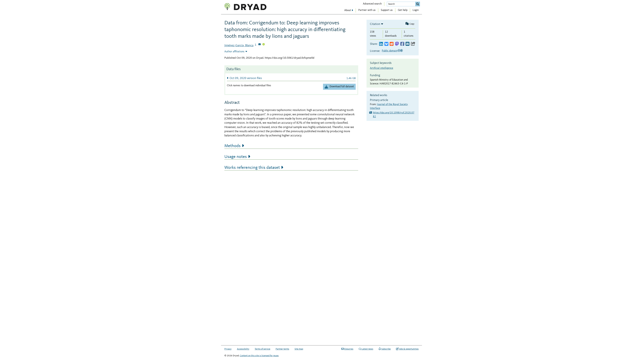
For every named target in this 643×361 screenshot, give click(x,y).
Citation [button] (375, 24)
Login (416, 10)
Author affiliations (234, 51)
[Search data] (417, 4)
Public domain (389, 50)
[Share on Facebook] (402, 44)
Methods (232, 146)
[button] (291, 78)
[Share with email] (407, 44)
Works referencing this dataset (252, 167)
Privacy (228, 349)
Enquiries (348, 349)
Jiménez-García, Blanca (239, 45)
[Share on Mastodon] (397, 44)
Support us (387, 10)
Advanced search (372, 4)
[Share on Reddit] (392, 44)
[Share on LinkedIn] (381, 44)
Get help (402, 10)
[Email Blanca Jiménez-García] (260, 45)
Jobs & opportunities (409, 349)
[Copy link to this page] (413, 44)
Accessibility (243, 349)
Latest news (367, 349)
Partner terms (282, 349)
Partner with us (367, 10)
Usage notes (235, 157)
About (347, 10)
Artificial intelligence (381, 68)
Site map (299, 349)
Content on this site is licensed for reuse (259, 355)
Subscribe (386, 349)
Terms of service (262, 349)
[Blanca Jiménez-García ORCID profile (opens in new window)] (264, 45)
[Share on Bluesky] (386, 44)
